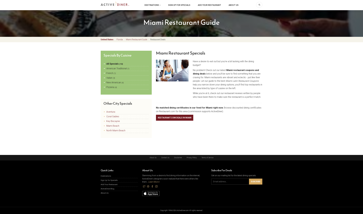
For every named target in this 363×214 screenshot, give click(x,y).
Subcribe (255, 181)
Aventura (110, 111)
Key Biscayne (113, 121)
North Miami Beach (115, 130)
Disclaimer (178, 158)
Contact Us (165, 158)
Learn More (153, 182)
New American (115, 82)
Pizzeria (111, 87)
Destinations (151, 5)
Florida (120, 39)
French (111, 73)
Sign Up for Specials (179, 5)
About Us (234, 5)
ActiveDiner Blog (107, 189)
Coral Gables (112, 116)
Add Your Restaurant (209, 5)
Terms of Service (207, 158)
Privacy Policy (192, 158)
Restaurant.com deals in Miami (174, 118)
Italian (110, 77)
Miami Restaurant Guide (136, 39)
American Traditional (117, 68)
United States (107, 39)
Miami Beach (112, 125)
